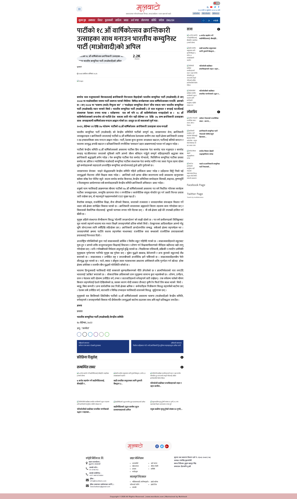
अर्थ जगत (135, 20)
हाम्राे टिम (154, 484)
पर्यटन (161, 20)
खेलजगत (145, 20)
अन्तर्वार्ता (135, 463)
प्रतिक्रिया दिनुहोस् (87, 357)
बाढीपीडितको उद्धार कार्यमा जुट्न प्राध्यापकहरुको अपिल (126, 408)
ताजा (189, 29)
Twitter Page (195, 193)
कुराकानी (109, 20)
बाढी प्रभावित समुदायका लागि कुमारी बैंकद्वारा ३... (128, 382)
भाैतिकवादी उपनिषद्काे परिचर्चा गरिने (139, 483)
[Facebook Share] (79, 334)
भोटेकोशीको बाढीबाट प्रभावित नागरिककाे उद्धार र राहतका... (93, 411)
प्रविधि (153, 20)
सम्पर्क (134, 487)
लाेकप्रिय (192, 112)
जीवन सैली (154, 466)
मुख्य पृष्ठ (82, 20)
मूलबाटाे (79, 67)
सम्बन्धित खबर (86, 367)
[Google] (167, 446)
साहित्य (118, 20)
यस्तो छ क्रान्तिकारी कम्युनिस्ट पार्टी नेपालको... (209, 165)
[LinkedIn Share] (90, 334)
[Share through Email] (101, 334)
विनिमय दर (216, 13)
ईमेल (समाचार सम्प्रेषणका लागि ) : (102, 484)
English (170, 20)
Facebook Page (196, 184)
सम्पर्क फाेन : (93, 467)
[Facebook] (157, 446)
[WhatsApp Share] (107, 334)
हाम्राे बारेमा (196, 13)
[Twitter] (162, 446)
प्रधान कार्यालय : (94, 462)
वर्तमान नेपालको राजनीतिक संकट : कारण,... (209, 120)
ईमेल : (92, 479)
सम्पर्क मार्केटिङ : (95, 473)
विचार (100, 20)
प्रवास (126, 20)
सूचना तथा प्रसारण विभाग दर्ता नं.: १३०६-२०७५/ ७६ (192, 457)
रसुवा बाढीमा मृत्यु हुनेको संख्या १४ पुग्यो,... (166, 409)
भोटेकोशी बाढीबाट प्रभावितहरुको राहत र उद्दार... (209, 67)
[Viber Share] (96, 334)
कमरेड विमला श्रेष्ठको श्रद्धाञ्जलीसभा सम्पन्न (206, 153)
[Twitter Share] (84, 334)
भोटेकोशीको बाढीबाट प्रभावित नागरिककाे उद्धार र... (209, 92)
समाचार (91, 20)
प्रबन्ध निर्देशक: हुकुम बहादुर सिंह (185, 463)
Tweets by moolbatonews (195, 197)
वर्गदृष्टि (215, 20)
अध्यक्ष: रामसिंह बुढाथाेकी (183, 460)
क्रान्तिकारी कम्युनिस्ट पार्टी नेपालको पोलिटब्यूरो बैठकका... (208, 133)
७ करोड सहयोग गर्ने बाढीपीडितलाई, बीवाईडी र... (91, 382)
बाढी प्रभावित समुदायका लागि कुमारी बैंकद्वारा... (207, 50)
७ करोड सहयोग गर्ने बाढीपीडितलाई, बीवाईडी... (208, 37)
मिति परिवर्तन (206, 13)
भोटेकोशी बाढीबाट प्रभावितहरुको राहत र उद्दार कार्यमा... (166, 385)
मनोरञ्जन (135, 471)
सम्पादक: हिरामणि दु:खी (182, 466)
